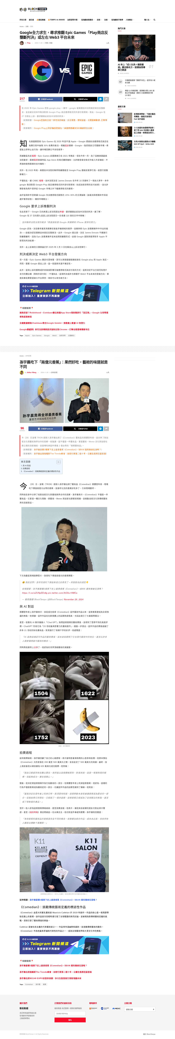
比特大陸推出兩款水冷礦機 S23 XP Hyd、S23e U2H (144, 142)
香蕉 (44, 984)
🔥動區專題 (41, 19)
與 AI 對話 (27, 465)
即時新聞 (28, 356)
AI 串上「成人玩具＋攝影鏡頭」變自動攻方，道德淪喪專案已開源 (131, 67)
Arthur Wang (31, 372)
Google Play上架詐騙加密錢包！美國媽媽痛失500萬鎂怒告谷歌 (63, 128)
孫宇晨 (38, 984)
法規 (106, 19)
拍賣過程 (26, 468)
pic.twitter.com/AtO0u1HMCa (62, 592)
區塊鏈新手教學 (117, 19)
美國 (50, 43)
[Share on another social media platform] (106, 99)
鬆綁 (36, 160)
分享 (36, 647)
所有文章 (23, 19)
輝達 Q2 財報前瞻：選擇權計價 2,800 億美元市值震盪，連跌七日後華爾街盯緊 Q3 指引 (139, 92)
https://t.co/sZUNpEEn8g (34, 592)
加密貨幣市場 (72, 19)
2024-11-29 (38, 43)
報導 (34, 156)
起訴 (67, 146)
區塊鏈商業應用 (87, 19)
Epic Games (36, 335)
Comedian (29, 984)
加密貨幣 (62, 335)
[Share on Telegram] (100, 99)
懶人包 (146, 19)
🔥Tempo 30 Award (56, 19)
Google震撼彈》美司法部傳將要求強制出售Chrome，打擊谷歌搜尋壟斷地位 (55, 329)
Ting (28, 43)
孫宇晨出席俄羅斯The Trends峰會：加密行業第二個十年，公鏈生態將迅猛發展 (56, 972)
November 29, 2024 (73, 599)
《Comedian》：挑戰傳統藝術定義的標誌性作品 (41, 471)
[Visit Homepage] (33, 8)
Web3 (54, 335)
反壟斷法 (71, 335)
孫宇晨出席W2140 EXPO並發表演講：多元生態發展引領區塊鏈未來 (50, 978)
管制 (31, 26)
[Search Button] (154, 20)
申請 (62, 212)
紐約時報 (34, 812)
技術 (98, 19)
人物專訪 (129, 19)
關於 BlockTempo (149, 1034)
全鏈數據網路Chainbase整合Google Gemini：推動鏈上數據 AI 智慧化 (52, 323)
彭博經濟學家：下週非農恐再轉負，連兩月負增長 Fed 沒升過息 (144, 116)
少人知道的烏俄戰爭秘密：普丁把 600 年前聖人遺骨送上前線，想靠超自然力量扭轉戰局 (144, 131)
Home (22, 26)
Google (47, 335)
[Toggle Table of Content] (57, 462)
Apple (27, 335)
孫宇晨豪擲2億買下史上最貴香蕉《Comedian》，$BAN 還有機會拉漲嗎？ (67, 450)
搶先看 (31, 19)
